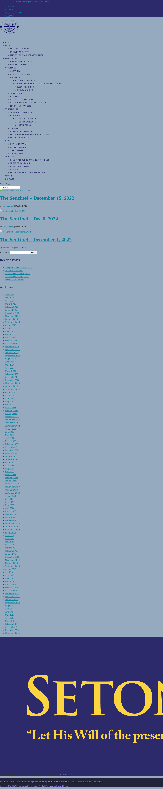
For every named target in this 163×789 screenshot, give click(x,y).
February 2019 (11, 551)
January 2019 (11, 554)
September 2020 (12, 493)
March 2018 (10, 584)
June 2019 (9, 538)
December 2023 (12, 380)
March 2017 (10, 621)
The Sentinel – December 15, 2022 (37, 198)
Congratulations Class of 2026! (18, 267)
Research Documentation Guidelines (29, 103)
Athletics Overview (25, 119)
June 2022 (9, 432)
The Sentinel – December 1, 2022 (36, 240)
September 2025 (12, 322)
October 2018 (11, 563)
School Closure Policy (22, 781)
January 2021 (11, 480)
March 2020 (10, 511)
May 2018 (9, 578)
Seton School (8, 206)
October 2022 (11, 422)
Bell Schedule (6, 781)
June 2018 (9, 575)
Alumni (9, 15)
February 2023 (11, 410)
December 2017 (12, 593)
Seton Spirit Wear (19, 138)
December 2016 (12, 630)
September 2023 (12, 389)
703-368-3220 (66, 774)
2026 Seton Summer (14, 270)
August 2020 (10, 496)
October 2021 (11, 456)
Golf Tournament (19, 166)
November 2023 (12, 383)
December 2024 (12, 346)
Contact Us (98, 781)
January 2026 (11, 310)
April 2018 (9, 581)
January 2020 (11, 517)
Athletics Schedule (25, 122)
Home (8, 42)
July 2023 (9, 395)
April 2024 (9, 368)
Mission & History (19, 49)
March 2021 (10, 474)
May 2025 (9, 331)
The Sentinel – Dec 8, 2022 (29, 219)
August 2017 (10, 605)
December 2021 (12, 450)
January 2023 (11, 413)
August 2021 (10, 462)
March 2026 (10, 304)
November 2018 (12, 560)
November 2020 (12, 486)
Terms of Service (54, 781)
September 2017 (12, 602)
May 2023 (9, 401)
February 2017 (11, 624)
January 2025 (11, 343)
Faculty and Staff (19, 52)
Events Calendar (19, 147)
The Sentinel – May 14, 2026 (17, 273)
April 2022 (9, 438)
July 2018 (9, 572)
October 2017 (11, 599)
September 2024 (12, 355)
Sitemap (66, 781)
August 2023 (10, 392)
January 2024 (11, 377)
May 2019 (9, 541)
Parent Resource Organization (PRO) (29, 160)
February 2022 (11, 444)
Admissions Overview (21, 61)
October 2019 (11, 526)
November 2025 (12, 316)
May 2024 (9, 364)
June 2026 (9, 294)
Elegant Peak (62, 786)
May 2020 (9, 505)
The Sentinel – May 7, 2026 (17, 276)
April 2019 (9, 544)
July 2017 (9, 608)
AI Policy (14, 96)
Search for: (4, 252)
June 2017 (9, 611)
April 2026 (9, 300)
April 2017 (9, 618)
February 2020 (11, 514)
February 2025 (11, 340)
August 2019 (10, 532)
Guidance (15, 77)
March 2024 (10, 371)
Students (10, 9)
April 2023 (9, 404)
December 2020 (12, 483)
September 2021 (12, 459)
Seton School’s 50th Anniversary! (28, 173)
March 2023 (10, 407)
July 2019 (9, 535)
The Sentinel (16, 150)
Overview (15, 71)
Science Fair (16, 93)
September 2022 (12, 425)
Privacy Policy (39, 781)
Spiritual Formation (21, 112)
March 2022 (10, 441)
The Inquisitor (18, 154)
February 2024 (11, 374)
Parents (9, 6)
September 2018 (12, 566)
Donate (14, 169)
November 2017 (12, 596)
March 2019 (10, 547)
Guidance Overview (25, 81)
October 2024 (11, 352)
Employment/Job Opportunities (26, 55)
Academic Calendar (20, 74)
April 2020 (9, 508)
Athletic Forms (23, 125)
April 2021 (9, 471)
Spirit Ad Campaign (20, 163)
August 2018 (10, 569)
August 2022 (10, 429)
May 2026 (9, 297)
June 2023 (9, 398)
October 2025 (11, 319)
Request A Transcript (21, 100)
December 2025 (12, 313)
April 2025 (9, 334)
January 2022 (11, 447)
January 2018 (11, 590)
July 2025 (9, 328)
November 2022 (12, 419)
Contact (9, 179)
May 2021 (9, 468)
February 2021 (11, 477)
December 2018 (12, 557)
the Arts (14, 128)
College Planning (24, 87)
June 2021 (9, 465)
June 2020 (9, 502)
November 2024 (12, 349)
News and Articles (20, 144)
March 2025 (10, 337)
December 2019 (12, 520)
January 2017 (11, 627)
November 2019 (12, 523)
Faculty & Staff (14, 12)
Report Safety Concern (81, 781)
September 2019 (12, 529)
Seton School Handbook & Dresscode (30, 135)
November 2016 (12, 633)
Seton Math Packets (20, 106)
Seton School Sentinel (14, 279)
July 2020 (9, 499)
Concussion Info (24, 90)
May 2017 (9, 615)
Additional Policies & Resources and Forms (38, 84)
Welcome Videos (18, 65)
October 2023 (11, 386)
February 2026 (11, 307)
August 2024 (10, 358)
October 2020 (11, 490)
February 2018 (11, 587)
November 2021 (12, 453)
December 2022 (12, 416)
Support (9, 157)
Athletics (15, 115)
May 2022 (9, 435)
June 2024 (9, 361)
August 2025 (10, 325)
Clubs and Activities (21, 131)
